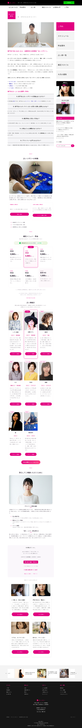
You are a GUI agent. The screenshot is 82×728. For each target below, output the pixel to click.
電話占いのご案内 (27, 573)
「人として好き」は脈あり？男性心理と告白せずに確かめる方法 (64, 135)
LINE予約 (69, 2)
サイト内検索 (59, 141)
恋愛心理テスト (27, 690)
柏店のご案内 (19, 214)
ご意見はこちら (45, 692)
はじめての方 (13, 7)
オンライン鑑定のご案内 (42, 215)
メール (39, 101)
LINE (35, 101)
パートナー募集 (63, 692)
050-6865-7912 (42, 724)
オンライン (27, 101)
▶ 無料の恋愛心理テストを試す (31, 569)
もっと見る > (20, 614)
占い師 (33, 7)
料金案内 (23, 7)
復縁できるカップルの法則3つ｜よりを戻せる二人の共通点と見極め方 (65, 121)
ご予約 (66, 7)
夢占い (25, 692)
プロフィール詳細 (15, 353)
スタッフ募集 (62, 690)
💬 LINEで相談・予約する (31, 562)
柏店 (14, 101)
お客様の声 (56, 7)
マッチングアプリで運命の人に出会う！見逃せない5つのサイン (64, 128)
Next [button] (75, 673)
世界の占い (26, 694)
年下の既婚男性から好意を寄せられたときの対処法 (41, 673)
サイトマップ (44, 694)
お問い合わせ (44, 690)
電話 (32, 101)
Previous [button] (6, 673)
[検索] (72, 146)
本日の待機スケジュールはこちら (30, 462)
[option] (15, 673)
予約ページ (35, 573)
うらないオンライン (64, 694)
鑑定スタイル (46, 7)
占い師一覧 (8, 694)
